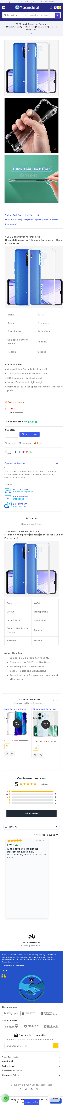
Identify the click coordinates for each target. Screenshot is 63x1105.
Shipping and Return (31, 524)
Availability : (15, 422)
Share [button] (8, 453)
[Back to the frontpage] (31, 33)
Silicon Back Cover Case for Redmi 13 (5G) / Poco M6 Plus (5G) (45, 709)
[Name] (55, 1045)
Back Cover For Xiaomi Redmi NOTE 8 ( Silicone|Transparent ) (17, 709)
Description (31, 518)
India (49, 1085)
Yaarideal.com (37, 1085)
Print (40, 443)
